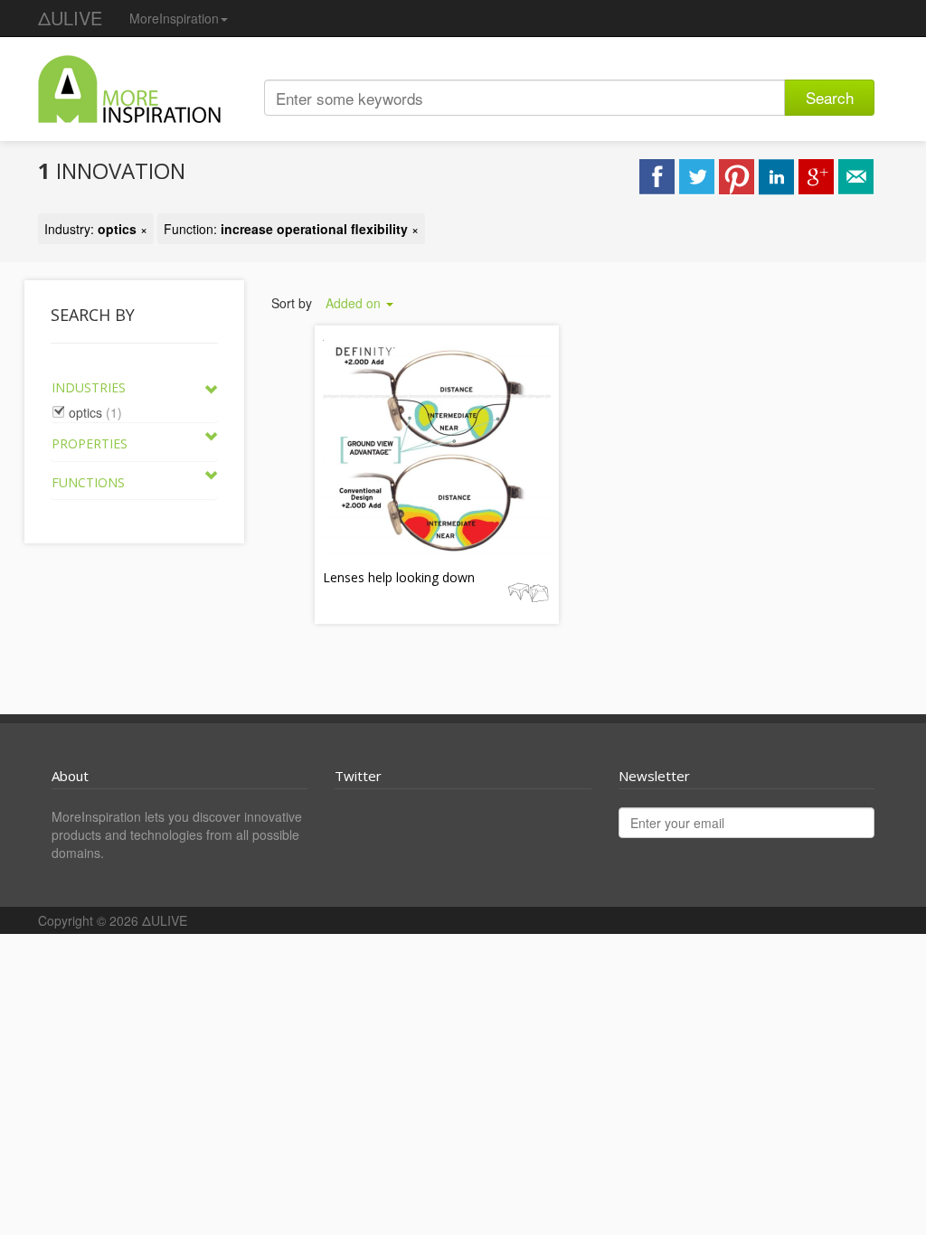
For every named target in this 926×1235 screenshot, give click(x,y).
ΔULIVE (70, 18)
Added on (355, 303)
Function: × (291, 229)
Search (830, 97)
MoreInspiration (174, 18)
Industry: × (95, 229)
